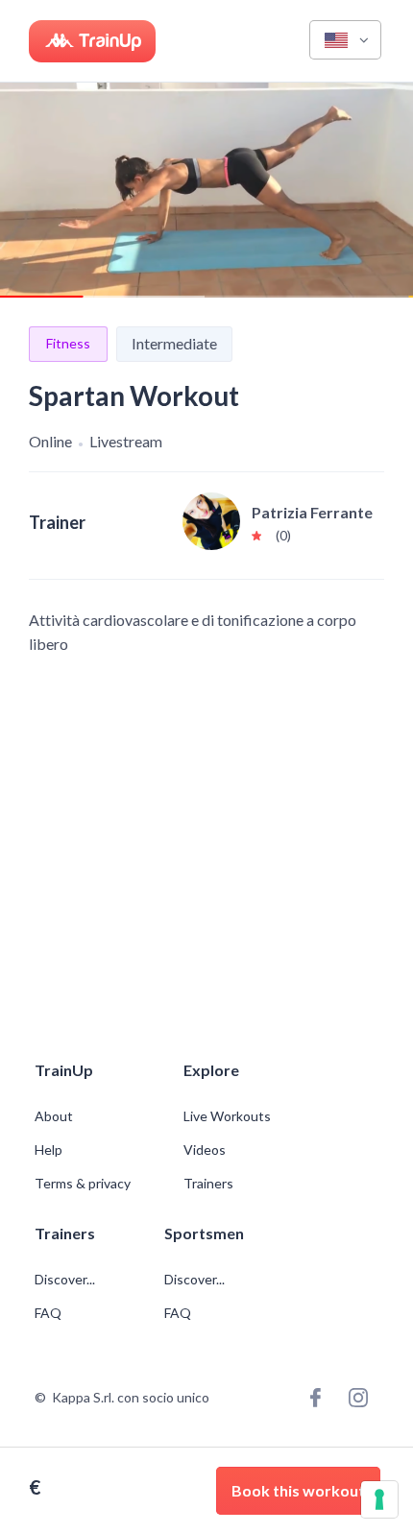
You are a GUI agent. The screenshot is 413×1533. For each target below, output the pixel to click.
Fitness (68, 343)
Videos (204, 1150)
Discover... (66, 1279)
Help (48, 1150)
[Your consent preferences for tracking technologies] (379, 1499)
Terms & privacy (83, 1183)
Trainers (208, 1183)
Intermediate (174, 343)
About (54, 1116)
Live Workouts (227, 1116)
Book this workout (298, 1490)
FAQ (48, 1313)
